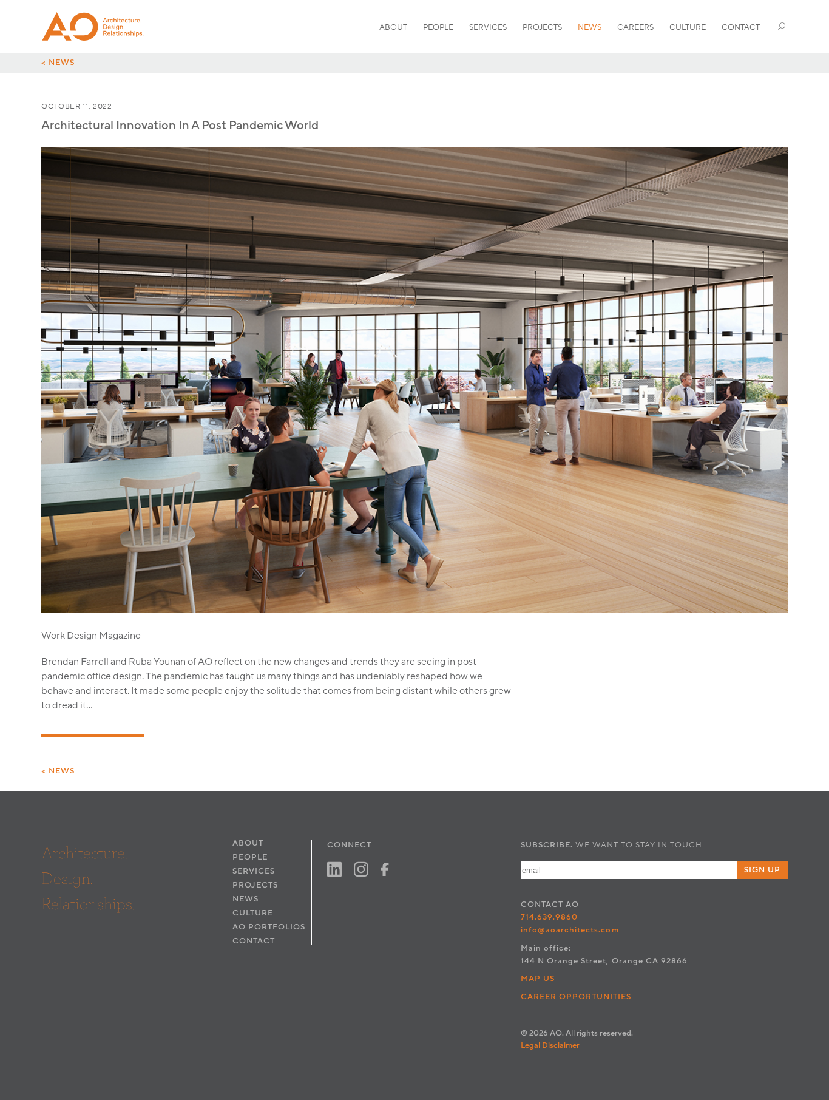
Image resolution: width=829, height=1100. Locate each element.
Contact (741, 27)
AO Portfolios (268, 927)
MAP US (538, 978)
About (393, 27)
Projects (542, 27)
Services (488, 27)
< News (58, 62)
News (589, 27)
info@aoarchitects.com (570, 930)
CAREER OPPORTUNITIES (576, 996)
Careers (635, 27)
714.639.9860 (549, 917)
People (438, 27)
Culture (687, 27)
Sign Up (762, 869)
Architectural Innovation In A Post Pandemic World (180, 126)
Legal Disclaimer (550, 1045)
